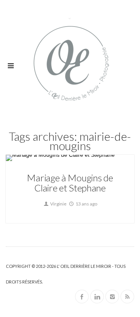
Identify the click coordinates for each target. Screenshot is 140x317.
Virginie (57, 204)
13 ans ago (86, 204)
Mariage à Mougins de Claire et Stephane (70, 182)
